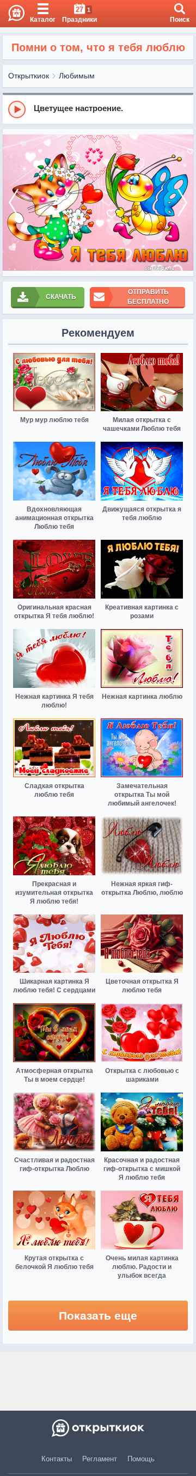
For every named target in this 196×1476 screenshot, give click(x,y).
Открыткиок (28, 75)
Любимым (77, 75)
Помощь (141, 1459)
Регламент (99, 1459)
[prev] (13, 203)
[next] (182, 203)
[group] (98, 109)
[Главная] (12, 14)
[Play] (17, 109)
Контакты (56, 1459)
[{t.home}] (98, 1428)
